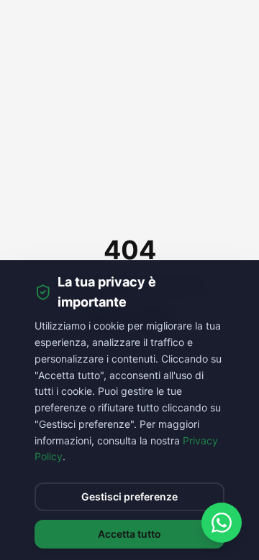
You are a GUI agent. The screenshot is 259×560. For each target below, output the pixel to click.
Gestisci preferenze (129, 496)
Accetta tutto (129, 534)
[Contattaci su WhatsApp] (221, 523)
